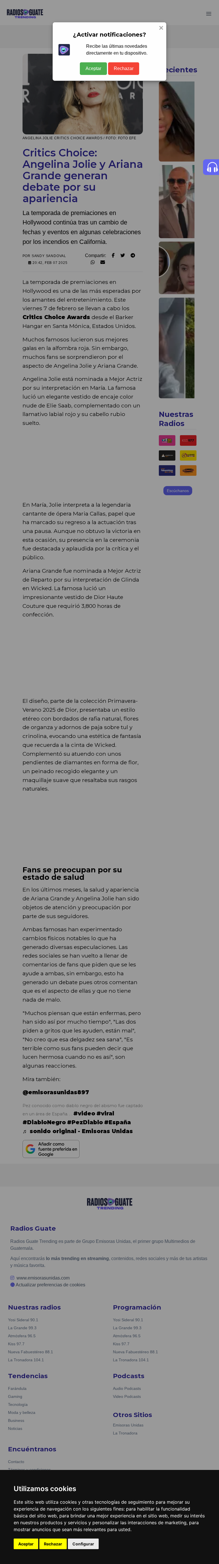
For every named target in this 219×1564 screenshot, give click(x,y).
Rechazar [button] (53, 1543)
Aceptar (93, 68)
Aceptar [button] (26, 1543)
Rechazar (123, 68)
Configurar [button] (83, 1543)
